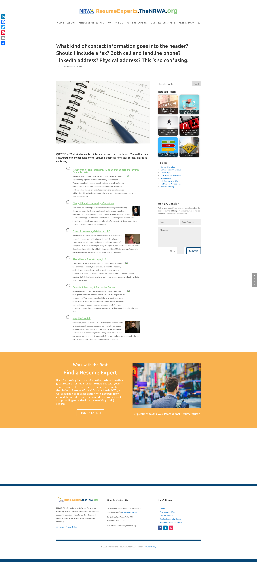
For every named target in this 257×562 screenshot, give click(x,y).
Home (162, 508)
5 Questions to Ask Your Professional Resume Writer (167, 413)
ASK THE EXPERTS (137, 23)
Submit (193, 250)
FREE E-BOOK (186, 23)
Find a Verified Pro (167, 512)
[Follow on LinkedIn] (165, 528)
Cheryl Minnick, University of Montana (93, 203)
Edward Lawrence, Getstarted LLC (91, 231)
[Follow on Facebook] (160, 528)
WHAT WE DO (115, 23)
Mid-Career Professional (171, 184)
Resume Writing (75, 66)
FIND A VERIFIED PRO (91, 23)
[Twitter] (3, 27)
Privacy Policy (71, 527)
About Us (60, 527)
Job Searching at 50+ (169, 181)
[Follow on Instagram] (171, 528)
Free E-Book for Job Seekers (171, 522)
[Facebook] (3, 22)
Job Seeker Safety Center (170, 519)
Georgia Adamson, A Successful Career (94, 287)
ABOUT (71, 23)
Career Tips (166, 172)
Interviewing (166, 178)
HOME (60, 23)
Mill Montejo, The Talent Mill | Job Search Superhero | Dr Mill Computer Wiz (106, 170)
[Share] (3, 43)
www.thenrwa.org (129, 512)
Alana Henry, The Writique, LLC (89, 259)
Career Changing (168, 167)
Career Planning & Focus (171, 170)
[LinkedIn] (3, 16)
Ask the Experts (166, 515)
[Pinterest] (3, 32)
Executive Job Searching (171, 175)
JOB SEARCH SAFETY (163, 23)
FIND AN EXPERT (90, 412)
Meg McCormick (81, 318)
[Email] (3, 38)
